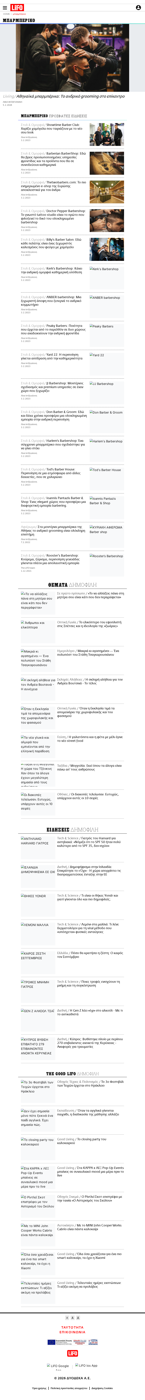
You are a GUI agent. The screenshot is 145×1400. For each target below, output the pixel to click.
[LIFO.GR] (17, 8)
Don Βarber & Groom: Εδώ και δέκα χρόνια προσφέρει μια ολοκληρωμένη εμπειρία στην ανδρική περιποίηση (54, 415)
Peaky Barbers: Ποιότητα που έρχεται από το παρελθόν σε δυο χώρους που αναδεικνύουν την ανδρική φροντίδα (53, 329)
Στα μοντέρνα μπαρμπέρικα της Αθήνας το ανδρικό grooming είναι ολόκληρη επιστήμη (53, 530)
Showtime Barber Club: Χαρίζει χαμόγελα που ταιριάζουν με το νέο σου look (51, 128)
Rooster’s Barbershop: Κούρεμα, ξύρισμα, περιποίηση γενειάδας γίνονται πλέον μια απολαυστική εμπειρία (50, 559)
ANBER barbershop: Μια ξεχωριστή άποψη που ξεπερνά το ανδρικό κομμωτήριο (51, 301)
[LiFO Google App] (58, 1367)
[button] (5, 7)
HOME (6, 14)
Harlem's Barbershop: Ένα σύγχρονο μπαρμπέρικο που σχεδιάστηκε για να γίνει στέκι (53, 444)
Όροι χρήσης (39, 1388)
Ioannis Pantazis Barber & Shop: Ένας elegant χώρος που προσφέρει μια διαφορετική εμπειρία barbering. (53, 501)
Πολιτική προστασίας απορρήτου (69, 1388)
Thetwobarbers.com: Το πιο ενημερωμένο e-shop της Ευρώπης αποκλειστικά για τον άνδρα (53, 186)
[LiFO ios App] (86, 1367)
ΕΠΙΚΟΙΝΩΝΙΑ (72, 1332)
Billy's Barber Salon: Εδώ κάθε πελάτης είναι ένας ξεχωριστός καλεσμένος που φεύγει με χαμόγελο (51, 243)
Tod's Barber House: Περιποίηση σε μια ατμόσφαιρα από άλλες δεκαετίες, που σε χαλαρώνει (51, 473)
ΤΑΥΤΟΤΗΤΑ (72, 1328)
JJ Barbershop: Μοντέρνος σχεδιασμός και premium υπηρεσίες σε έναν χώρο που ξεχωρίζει (52, 387)
